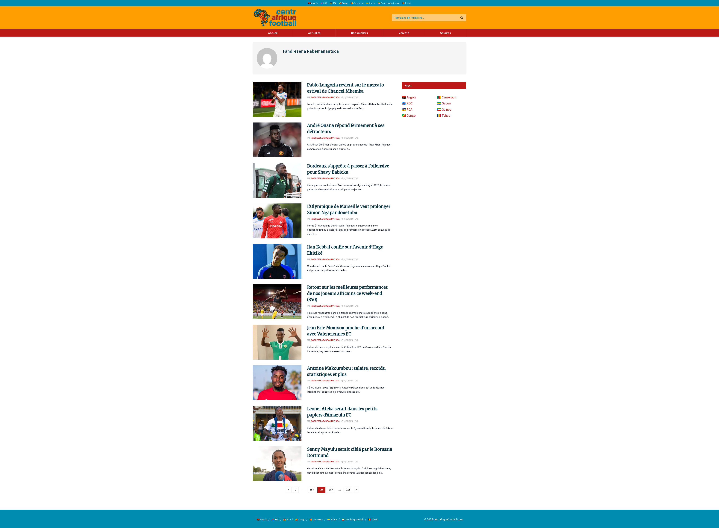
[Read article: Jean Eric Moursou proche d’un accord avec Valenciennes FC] (277, 342)
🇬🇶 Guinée (444, 109)
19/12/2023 (348, 97)
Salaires (445, 33)
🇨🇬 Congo (343, 3)
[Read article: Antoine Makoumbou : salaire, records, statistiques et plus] (277, 382)
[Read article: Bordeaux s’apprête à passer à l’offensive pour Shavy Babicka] (277, 180)
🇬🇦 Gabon (370, 3)
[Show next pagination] (356, 490)
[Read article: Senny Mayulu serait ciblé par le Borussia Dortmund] (277, 463)
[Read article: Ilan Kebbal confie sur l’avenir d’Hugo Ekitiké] (277, 261)
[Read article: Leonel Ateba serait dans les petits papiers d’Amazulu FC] (277, 423)
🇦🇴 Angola (313, 3)
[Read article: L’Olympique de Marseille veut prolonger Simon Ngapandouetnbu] (277, 220)
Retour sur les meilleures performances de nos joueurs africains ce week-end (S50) (347, 293)
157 (331, 489)
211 (348, 489)
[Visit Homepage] (275, 17)
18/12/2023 (348, 178)
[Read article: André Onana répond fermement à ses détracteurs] (277, 139)
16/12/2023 (348, 340)
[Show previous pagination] (289, 490)
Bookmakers (359, 33)
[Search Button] (462, 17)
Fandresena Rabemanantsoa (325, 97)
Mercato (403, 33)
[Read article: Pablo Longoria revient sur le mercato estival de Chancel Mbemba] (277, 99)
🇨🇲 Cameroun (357, 3)
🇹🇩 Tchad (406, 3)
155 (312, 489)
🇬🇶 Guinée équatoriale (388, 3)
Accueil (272, 33)
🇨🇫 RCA (333, 3)
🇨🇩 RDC (323, 3)
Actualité (314, 33)
